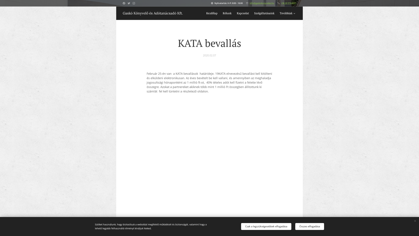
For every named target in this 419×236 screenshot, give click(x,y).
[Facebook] (124, 3)
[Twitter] (129, 3)
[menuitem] (212, 13)
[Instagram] (134, 3)
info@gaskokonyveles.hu (262, 3)
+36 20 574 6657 (288, 3)
